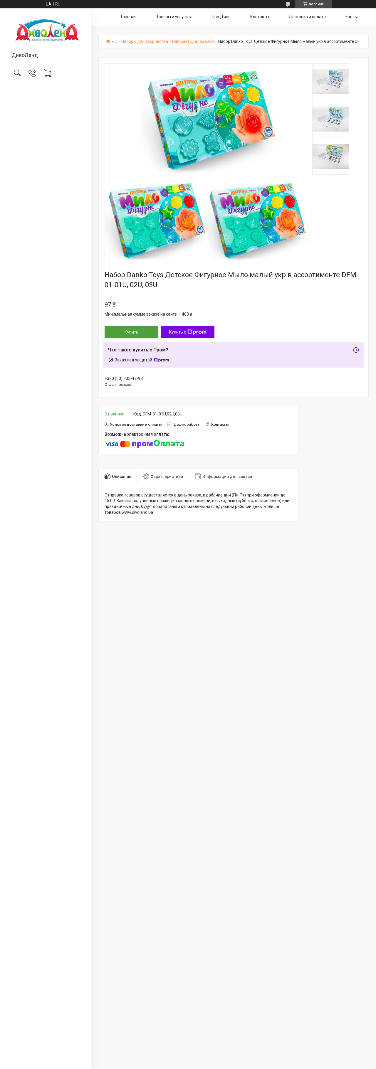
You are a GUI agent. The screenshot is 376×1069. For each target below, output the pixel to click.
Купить (131, 332)
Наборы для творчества (144, 41)
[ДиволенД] (45, 30)
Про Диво (221, 16)
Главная (129, 16)
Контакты (259, 16)
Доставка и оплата (307, 16)
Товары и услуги (172, 16)
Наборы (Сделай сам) (193, 41)
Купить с (177, 332)
